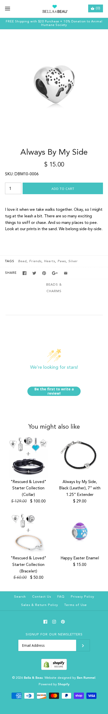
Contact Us (41, 596)
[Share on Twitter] (34, 273)
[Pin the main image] (44, 273)
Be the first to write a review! (54, 391)
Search (20, 596)
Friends (35, 261)
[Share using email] (66, 273)
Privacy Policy (82, 596)
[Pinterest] (63, 622)
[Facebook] (45, 622)
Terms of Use (75, 605)
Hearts (49, 261)
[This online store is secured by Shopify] (54, 669)
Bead (22, 261)
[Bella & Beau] (54, 9)
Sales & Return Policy (39, 605)
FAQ (61, 596)
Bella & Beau (33, 677)
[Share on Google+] (55, 273)
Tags (9, 261)
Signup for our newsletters (54, 634)
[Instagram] (54, 622)
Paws (62, 261)
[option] (54, 83)
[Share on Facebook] (24, 273)
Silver (73, 261)
